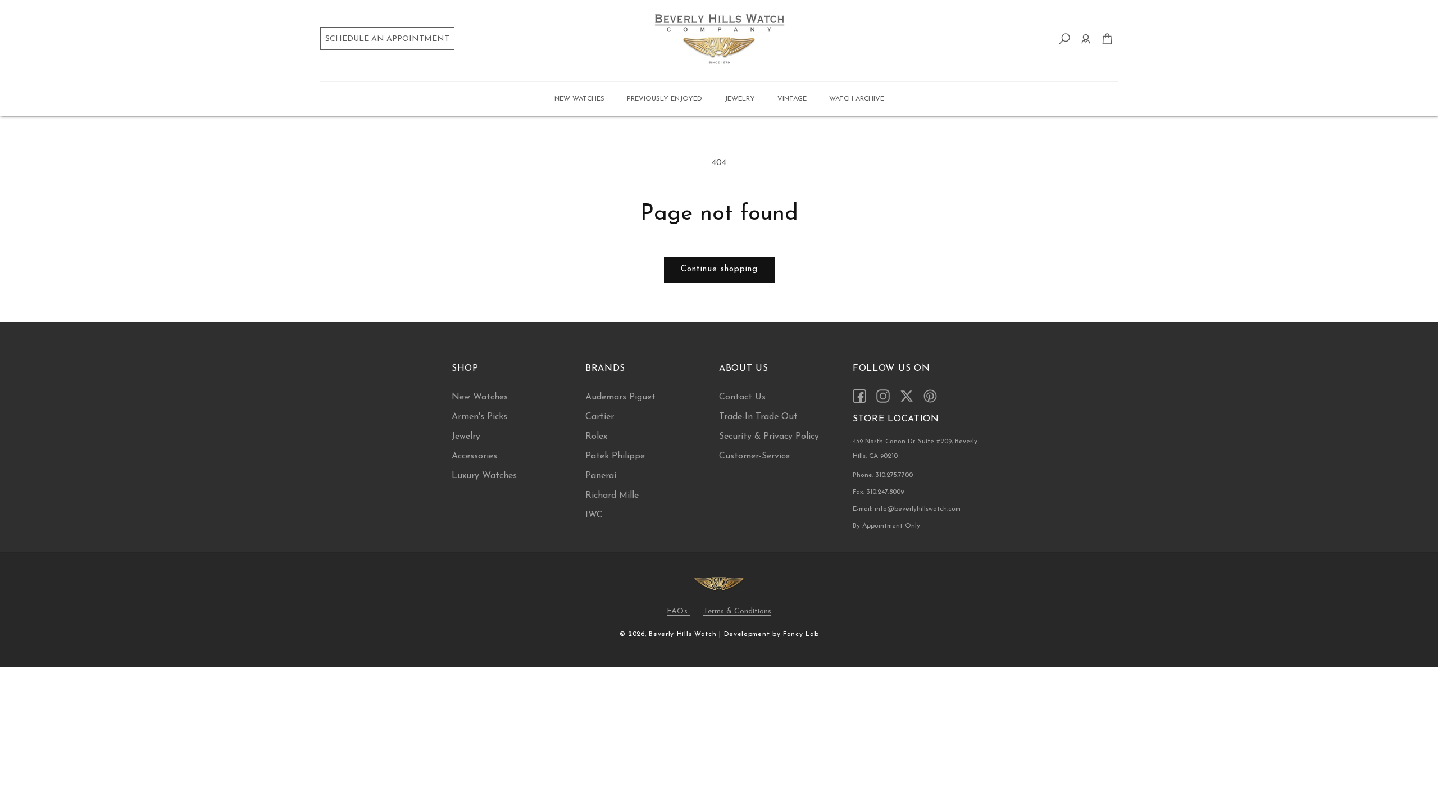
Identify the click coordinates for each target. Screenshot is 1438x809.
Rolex (596, 436)
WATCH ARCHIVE (856, 99)
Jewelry (466, 436)
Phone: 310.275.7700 (883, 475)
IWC (594, 515)
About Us (743, 368)
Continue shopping (719, 269)
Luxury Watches (484, 475)
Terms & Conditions (737, 611)
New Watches (480, 397)
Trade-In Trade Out (758, 416)
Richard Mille (612, 495)
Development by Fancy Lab (771, 634)
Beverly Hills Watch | (685, 634)
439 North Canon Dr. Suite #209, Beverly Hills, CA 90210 (915, 449)
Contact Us (742, 397)
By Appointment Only (886, 525)
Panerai (600, 475)
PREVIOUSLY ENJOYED (664, 99)
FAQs (678, 611)
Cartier (599, 416)
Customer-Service (754, 456)
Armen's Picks (479, 416)
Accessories (474, 456)
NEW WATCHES (579, 99)
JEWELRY (740, 99)
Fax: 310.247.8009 (878, 492)
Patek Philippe (615, 456)
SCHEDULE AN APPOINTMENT (387, 39)
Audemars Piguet (620, 397)
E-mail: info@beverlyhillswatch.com (907, 509)
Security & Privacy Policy (769, 436)
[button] (579, 99)
